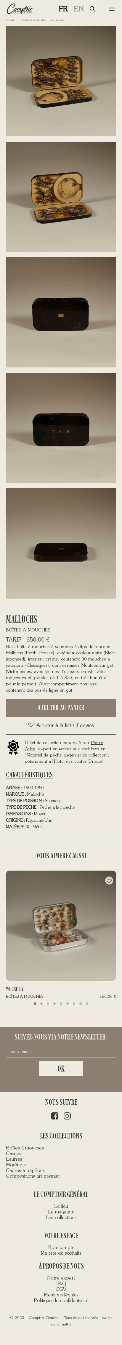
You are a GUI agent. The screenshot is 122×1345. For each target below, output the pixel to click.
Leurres (14, 1159)
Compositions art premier (33, 1176)
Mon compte (61, 1247)
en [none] (79, 9)
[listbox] (74, 9)
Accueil (11, 21)
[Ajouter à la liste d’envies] (109, 881)
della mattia (61, 1324)
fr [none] (63, 9)
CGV (61, 1289)
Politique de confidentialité (61, 1300)
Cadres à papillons (25, 1170)
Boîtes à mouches (33, 21)
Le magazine (61, 1212)
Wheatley (15, 989)
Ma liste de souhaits (61, 1253)
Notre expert (61, 1278)
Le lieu (61, 1206)
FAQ (61, 1284)
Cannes (13, 1154)
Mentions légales (61, 1295)
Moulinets (16, 1165)
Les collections (61, 1218)
